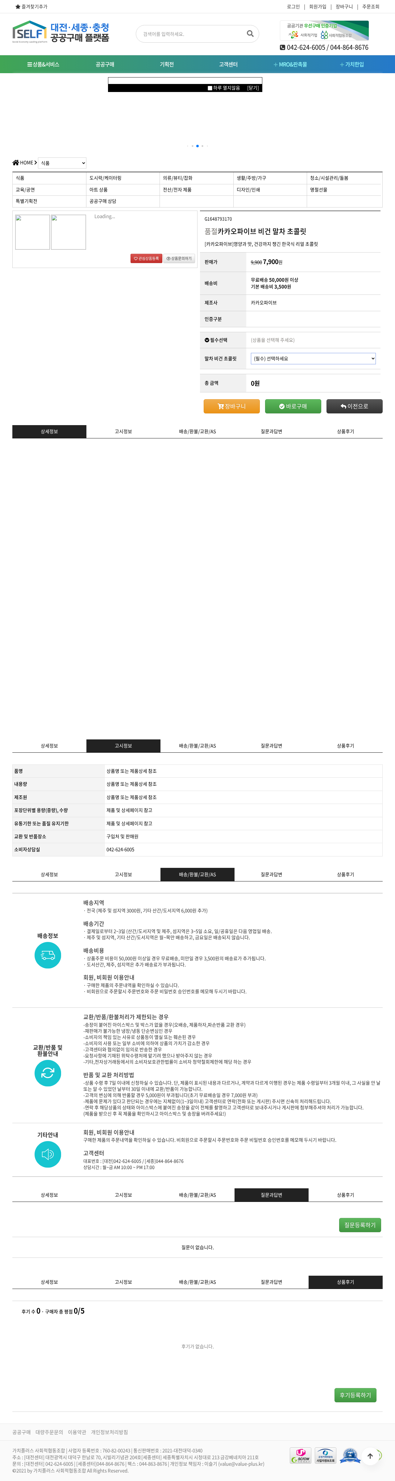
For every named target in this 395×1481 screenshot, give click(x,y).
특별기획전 (26, 201)
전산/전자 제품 (177, 189)
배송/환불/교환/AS (197, 431)
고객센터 (228, 64)
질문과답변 (271, 431)
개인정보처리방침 (109, 1432)
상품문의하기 (181, 258)
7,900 (270, 261)
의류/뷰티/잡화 (178, 177)
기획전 (167, 64)
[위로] (370, 1456)
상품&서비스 (45, 64)
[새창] (325, 1455)
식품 (20, 177)
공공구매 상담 (102, 201)
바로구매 (296, 406)
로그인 (293, 6)
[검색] (250, 31)
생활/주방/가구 (251, 177)
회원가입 (317, 6)
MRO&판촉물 (292, 64)
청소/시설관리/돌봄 (329, 177)
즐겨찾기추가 (34, 6)
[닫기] (253, 87)
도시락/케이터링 (105, 177)
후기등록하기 (355, 1395)
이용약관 (77, 1432)
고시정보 (123, 431)
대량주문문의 (49, 1432)
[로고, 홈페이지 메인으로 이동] (61, 31)
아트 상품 (98, 189)
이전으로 (357, 406)
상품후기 (345, 431)
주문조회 (371, 6)
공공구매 (105, 64)
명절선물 (318, 189)
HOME (26, 162)
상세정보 (49, 431)
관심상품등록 (148, 258)
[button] (187, 146)
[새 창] (350, 1455)
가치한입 (354, 64)
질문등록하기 (360, 1225)
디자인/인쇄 (248, 189)
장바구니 (344, 6)
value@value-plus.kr (241, 1463)
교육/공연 (25, 189)
